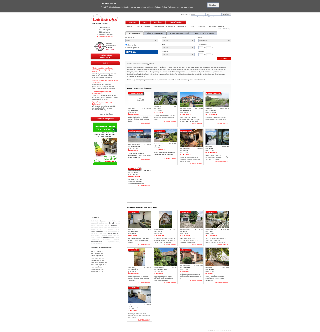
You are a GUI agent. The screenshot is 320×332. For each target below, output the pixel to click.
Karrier (192, 26)
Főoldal (219, 29)
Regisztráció (200, 17)
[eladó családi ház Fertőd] (191, 219)
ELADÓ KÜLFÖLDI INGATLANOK (105, 56)
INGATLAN (132, 22)
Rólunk (129, 26)
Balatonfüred (96, 242)
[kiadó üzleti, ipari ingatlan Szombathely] (139, 136)
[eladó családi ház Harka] (165, 136)
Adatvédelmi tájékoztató (217, 26)
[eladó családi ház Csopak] (165, 219)
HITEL (145, 22)
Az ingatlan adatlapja (144, 123)
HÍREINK (105, 63)
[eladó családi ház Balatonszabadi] (165, 257)
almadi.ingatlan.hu (97, 256)
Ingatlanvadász (159, 26)
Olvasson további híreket (105, 114)
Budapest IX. (113, 233)
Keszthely (114, 225)
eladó (129, 45)
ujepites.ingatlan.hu (97, 269)
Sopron (103, 221)
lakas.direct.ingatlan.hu (98, 265)
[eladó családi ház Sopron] (191, 138)
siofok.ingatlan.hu (97, 253)
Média (170, 26)
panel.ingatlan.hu (96, 267)
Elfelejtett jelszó (212, 17)
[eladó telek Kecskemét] (217, 99)
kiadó (135, 45)
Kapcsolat (147, 26)
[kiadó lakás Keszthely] (139, 219)
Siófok (111, 223)
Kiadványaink (181, 26)
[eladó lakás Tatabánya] (139, 257)
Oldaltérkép (226, 29)
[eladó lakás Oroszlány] (139, 99)
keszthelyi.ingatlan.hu (98, 258)
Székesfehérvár (107, 237)
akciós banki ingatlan (105, 37)
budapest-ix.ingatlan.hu (99, 262)
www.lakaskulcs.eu (97, 271)
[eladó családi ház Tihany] (217, 219)
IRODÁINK (158, 22)
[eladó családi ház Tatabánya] (191, 256)
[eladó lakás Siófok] (165, 98)
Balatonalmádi (97, 231)
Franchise (201, 26)
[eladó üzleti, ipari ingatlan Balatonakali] (191, 99)
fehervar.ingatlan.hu (97, 260)
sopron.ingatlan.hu (97, 251)
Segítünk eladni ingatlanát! (105, 119)
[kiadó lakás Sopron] (217, 257)
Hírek (138, 26)
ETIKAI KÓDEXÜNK (176, 22)
